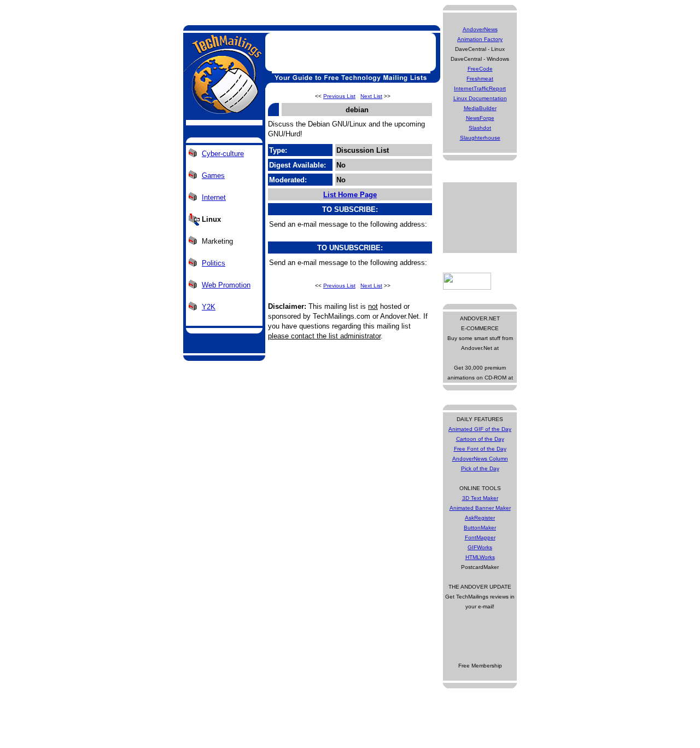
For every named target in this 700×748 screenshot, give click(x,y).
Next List (371, 96)
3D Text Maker (480, 498)
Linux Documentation (480, 98)
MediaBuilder (480, 108)
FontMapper (480, 537)
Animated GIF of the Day (479, 429)
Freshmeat (479, 79)
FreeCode (480, 69)
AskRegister (480, 518)
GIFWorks (480, 547)
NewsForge (480, 118)
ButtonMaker (480, 528)
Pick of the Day (480, 468)
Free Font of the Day (480, 449)
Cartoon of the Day (480, 439)
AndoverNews (480, 29)
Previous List (339, 96)
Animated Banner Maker (480, 508)
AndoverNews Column (480, 459)
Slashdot (480, 128)
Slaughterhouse (480, 138)
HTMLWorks (480, 557)
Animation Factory (480, 39)
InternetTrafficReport (480, 88)
